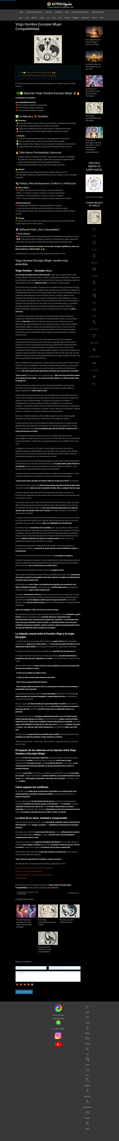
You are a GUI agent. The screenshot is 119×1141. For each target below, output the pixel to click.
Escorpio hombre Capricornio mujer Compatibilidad (34, 868)
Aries (20, 18)
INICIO (21, 12)
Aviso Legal (55, 1028)
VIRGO (94, 303)
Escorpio (67, 18)
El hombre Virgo (21, 878)
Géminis (34, 18)
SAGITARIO (94, 343)
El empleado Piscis (73, 893)
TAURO (94, 249)
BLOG (67, 12)
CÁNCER (94, 276)
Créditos (61, 1028)
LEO (94, 289)
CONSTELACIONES (97, 12)
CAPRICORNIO (94, 357)
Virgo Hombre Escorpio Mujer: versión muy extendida (39, 75)
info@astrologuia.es (58, 1018)
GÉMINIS (94, 263)
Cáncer (42, 18)
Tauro (27, 18)
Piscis (102, 18)
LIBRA (94, 316)
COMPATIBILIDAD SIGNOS (80, 12)
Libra (60, 18)
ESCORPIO (94, 329)
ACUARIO (94, 370)
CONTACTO (58, 12)
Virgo (54, 18)
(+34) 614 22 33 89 (58, 1015)
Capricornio (85, 18)
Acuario (94, 18)
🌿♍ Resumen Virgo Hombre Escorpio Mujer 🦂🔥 (39, 72)
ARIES (94, 236)
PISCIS (94, 384)
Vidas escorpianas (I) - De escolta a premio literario (33, 875)
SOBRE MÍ (48, 12)
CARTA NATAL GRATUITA (34, 12)
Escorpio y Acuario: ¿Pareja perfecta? (28, 871)
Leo (48, 18)
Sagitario (76, 18)
